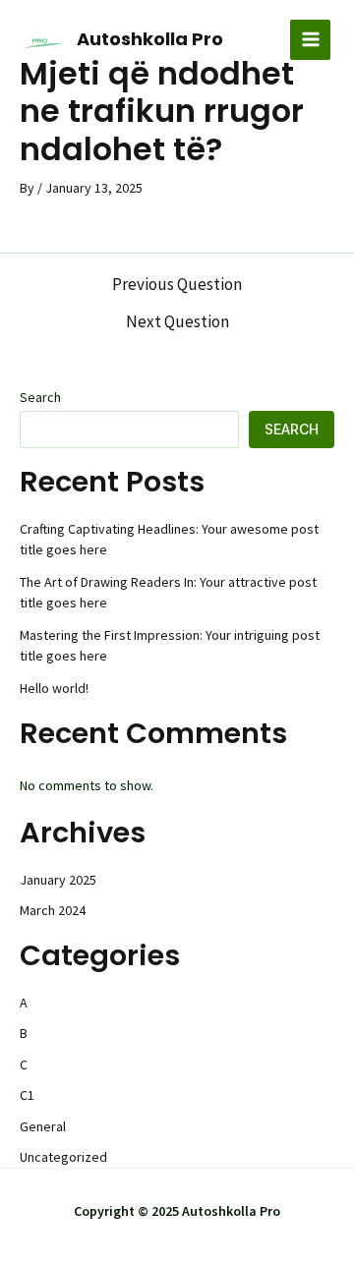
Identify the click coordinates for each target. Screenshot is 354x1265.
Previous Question (177, 284)
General (43, 1126)
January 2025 (58, 880)
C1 (27, 1095)
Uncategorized (63, 1157)
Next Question (177, 322)
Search (40, 397)
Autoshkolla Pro (150, 39)
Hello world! (54, 688)
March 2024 (53, 910)
